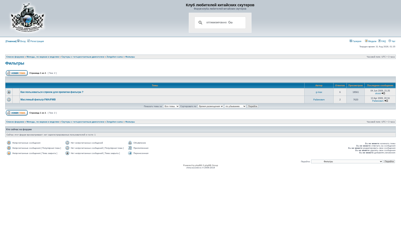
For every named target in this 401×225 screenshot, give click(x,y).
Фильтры (130, 57)
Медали (372, 41)
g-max (319, 92)
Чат (393, 41)
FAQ (383, 41)
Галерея (356, 41)
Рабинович (319, 99)
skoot (378, 93)
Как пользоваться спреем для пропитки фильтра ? (51, 92)
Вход (22, 41)
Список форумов (15, 57)
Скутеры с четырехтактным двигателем (82, 57)
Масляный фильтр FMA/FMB (38, 99)
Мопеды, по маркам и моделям (43, 57)
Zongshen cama (115, 57)
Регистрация (37, 41)
